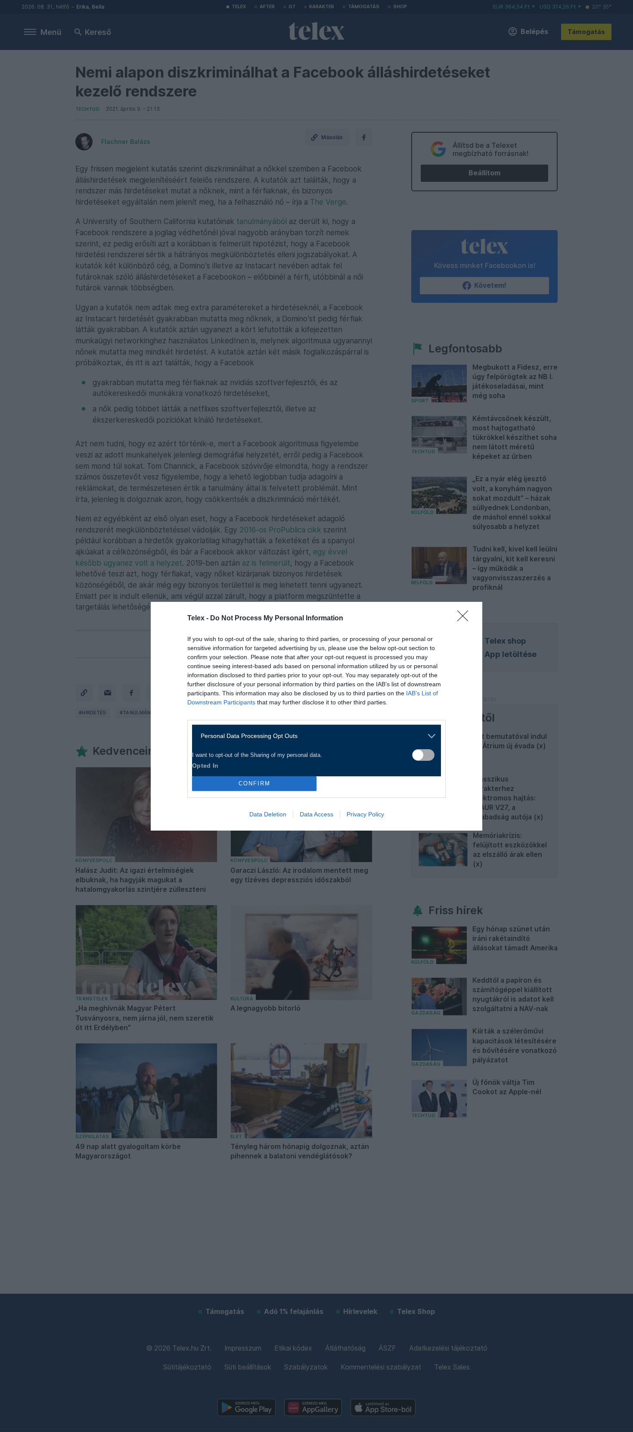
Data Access (316, 814)
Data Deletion (267, 814)
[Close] (465, 618)
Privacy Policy (365, 814)
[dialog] (316, 716)
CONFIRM (254, 783)
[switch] (423, 755)
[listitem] (313, 736)
